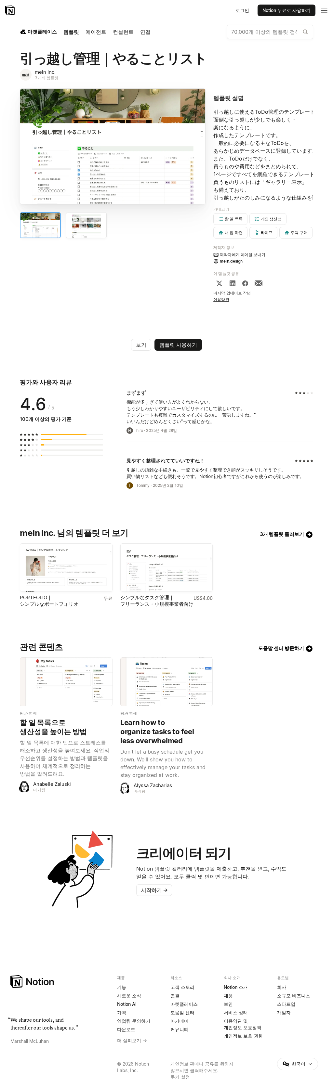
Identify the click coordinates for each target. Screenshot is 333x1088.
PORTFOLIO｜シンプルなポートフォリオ (49, 600)
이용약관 (221, 299)
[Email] (258, 283)
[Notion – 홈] (10, 10)
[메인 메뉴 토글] (324, 10)
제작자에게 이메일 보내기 (242, 254)
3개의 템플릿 (46, 77)
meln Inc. (45, 72)
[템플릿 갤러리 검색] (305, 31)
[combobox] (270, 32)
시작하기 (154, 890)
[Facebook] (245, 283)
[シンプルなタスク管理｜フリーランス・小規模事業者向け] (166, 567)
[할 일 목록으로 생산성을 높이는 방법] (66, 681)
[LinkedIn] (232, 283)
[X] (219, 283)
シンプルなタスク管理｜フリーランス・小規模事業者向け (156, 600)
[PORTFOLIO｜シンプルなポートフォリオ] (66, 567)
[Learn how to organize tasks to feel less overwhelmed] (166, 681)
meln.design (231, 261)
